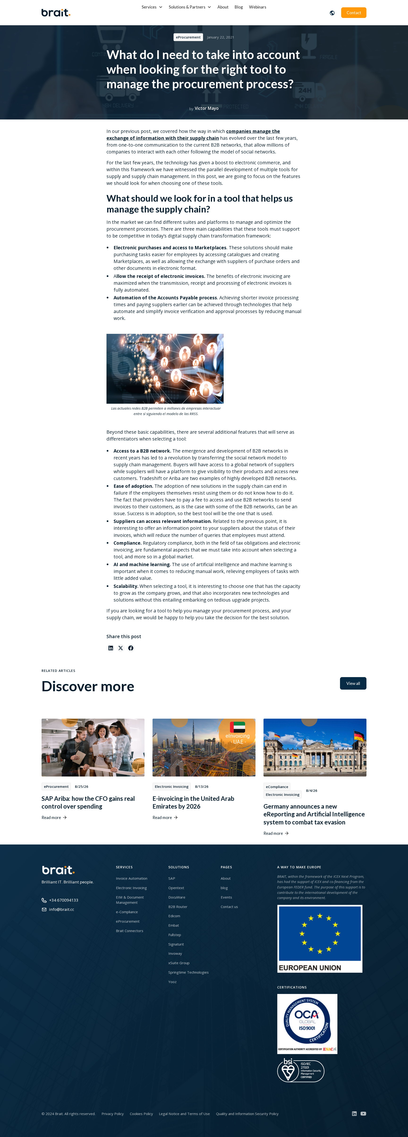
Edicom (174, 915)
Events (226, 897)
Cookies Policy (141, 1113)
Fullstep (174, 934)
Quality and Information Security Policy (247, 1113)
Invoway (175, 953)
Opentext (176, 887)
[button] (152, 7)
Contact (354, 12)
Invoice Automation (131, 878)
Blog (239, 6)
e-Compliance (127, 911)
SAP (171, 878)
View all (353, 683)
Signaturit (176, 944)
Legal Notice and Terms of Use (184, 1113)
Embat (173, 925)
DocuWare (176, 897)
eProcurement (128, 921)
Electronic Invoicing (131, 887)
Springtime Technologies (188, 972)
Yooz (172, 981)
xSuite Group (179, 962)
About (223, 6)
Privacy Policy (113, 1113)
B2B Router (177, 906)
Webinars (257, 6)
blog (224, 887)
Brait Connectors (129, 930)
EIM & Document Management (130, 900)
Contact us (229, 906)
